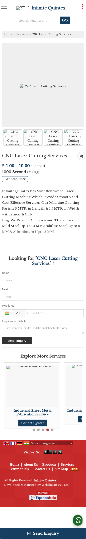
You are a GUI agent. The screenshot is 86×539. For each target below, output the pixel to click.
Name (5, 273)
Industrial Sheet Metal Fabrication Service (33, 412)
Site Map (61, 469)
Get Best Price (15, 179)
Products (49, 464)
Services (22, 34)
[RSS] (74, 469)
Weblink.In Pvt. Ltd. (55, 484)
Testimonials (19, 469)
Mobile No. (8, 305)
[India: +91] (8, 313)
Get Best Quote (32, 423)
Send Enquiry (45, 533)
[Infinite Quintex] (24, 8)
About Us (31, 464)
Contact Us (41, 469)
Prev (6, 137)
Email (5, 289)
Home (8, 34)
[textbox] (39, 20)
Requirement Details (14, 321)
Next (80, 137)
